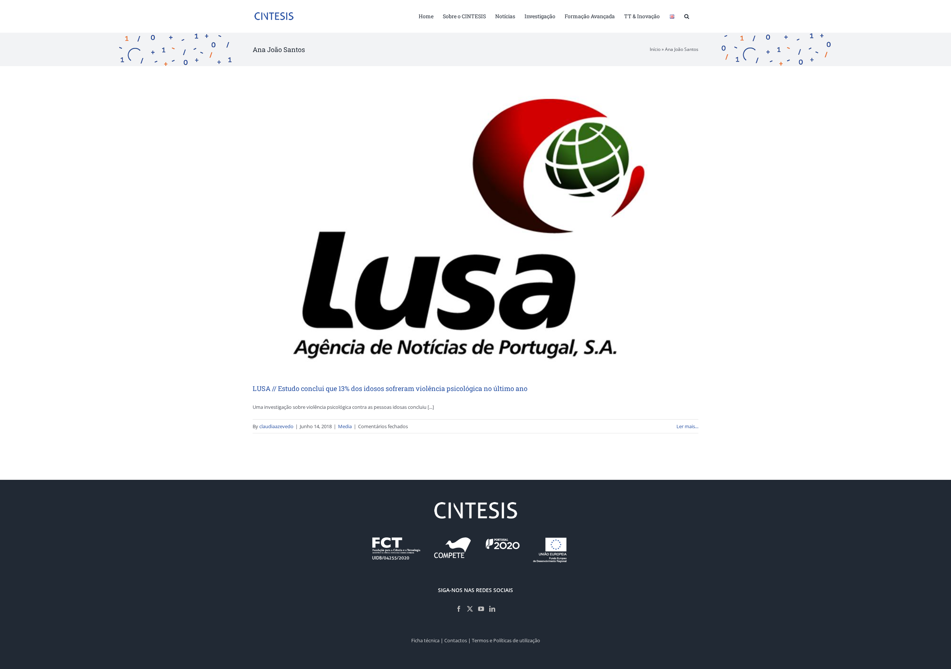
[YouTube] (481, 609)
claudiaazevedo (276, 426)
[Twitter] (470, 609)
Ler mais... (687, 426)
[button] (686, 15)
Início (655, 49)
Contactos (455, 640)
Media (345, 426)
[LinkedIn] (492, 609)
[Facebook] (459, 609)
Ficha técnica (425, 640)
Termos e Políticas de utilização (506, 640)
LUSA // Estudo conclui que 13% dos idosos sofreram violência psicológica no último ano (390, 388)
